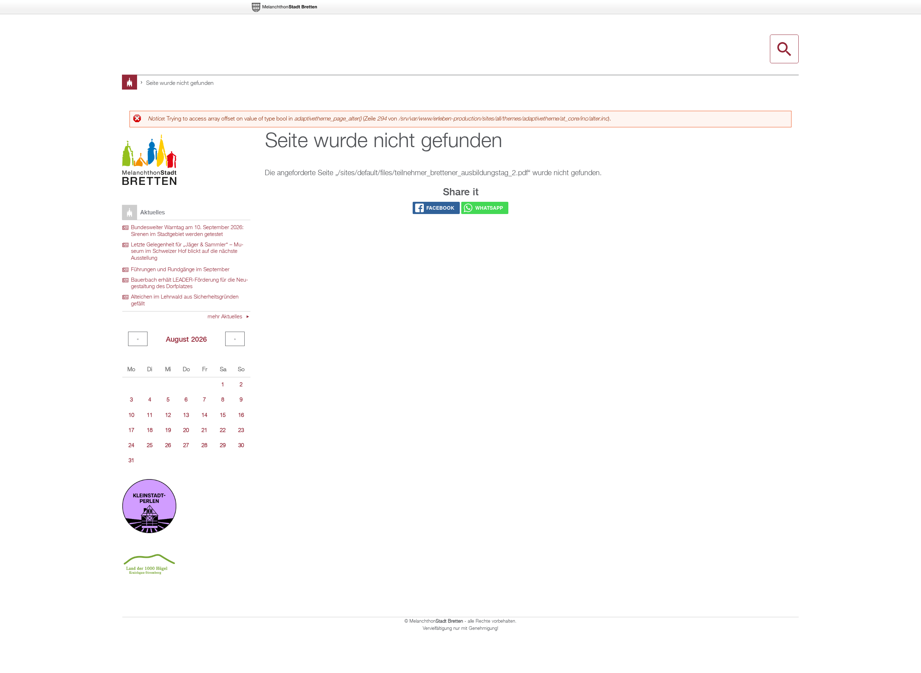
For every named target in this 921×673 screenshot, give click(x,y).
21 (204, 430)
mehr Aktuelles (226, 316)
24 (131, 445)
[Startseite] (149, 161)
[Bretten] (285, 7)
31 (131, 460)
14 (204, 415)
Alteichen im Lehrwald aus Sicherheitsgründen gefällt (185, 300)
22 (223, 430)
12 (168, 415)
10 (131, 415)
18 (150, 430)
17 (131, 430)
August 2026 (186, 339)
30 (241, 445)
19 (168, 430)
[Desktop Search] (784, 49)
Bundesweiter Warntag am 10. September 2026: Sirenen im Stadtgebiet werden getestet (187, 231)
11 (150, 415)
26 (168, 445)
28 (204, 445)
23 (241, 430)
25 (150, 445)
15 (223, 415)
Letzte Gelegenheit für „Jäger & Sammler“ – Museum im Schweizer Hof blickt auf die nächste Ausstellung (187, 251)
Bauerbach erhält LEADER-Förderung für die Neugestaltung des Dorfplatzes (189, 284)
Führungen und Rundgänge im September (180, 269)
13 (186, 415)
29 (223, 445)
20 (186, 430)
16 (241, 415)
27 (186, 445)
